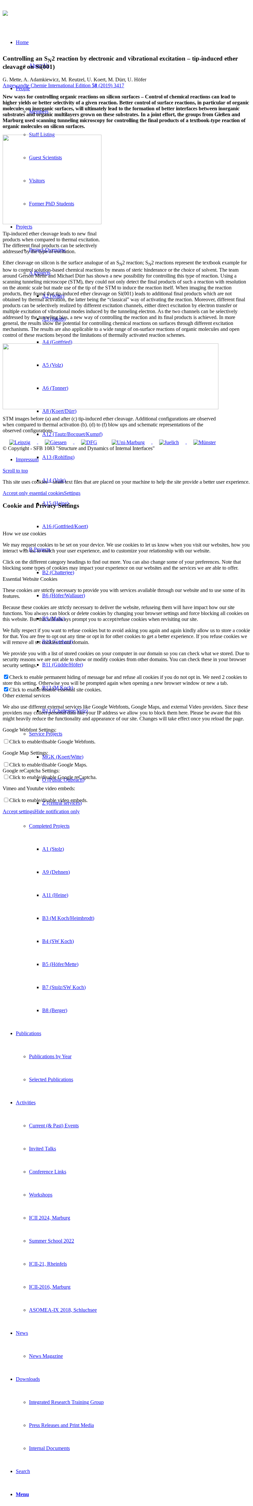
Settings (72, 493)
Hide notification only (57, 811)
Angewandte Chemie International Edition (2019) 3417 (63, 85)
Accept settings (18, 811)
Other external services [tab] (26, 695)
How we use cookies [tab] (24, 533)
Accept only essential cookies (33, 493)
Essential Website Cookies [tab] (30, 579)
